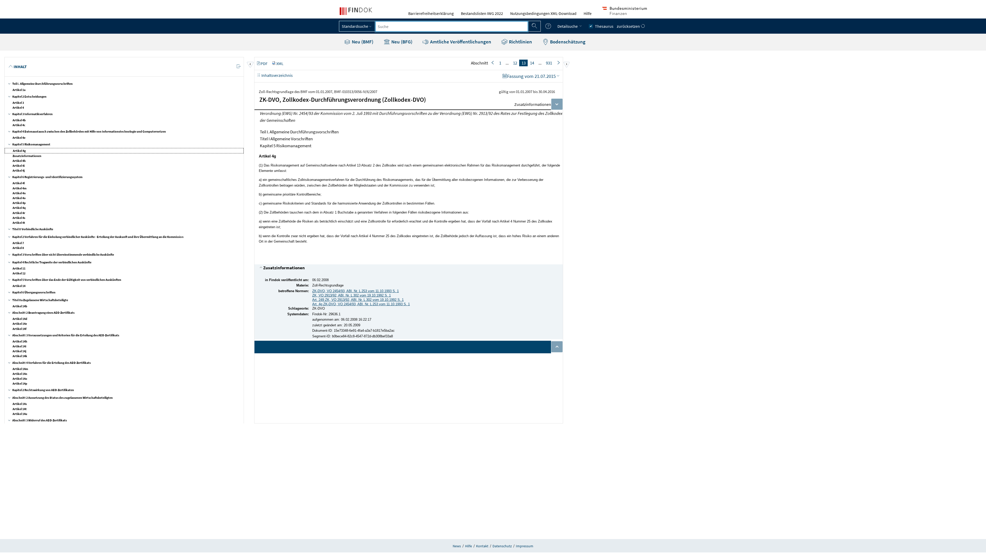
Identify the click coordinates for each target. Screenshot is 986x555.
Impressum (524, 546)
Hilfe (588, 13)
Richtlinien (520, 42)
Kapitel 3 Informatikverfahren (32, 114)
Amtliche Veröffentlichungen (460, 42)
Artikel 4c (19, 125)
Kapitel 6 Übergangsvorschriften (33, 292)
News (457, 546)
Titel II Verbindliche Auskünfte (32, 229)
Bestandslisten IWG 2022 (482, 13)
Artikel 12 (19, 273)
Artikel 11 (19, 268)
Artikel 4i (19, 166)
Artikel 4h (19, 161)
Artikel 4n (19, 193)
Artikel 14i (19, 346)
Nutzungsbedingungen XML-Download (543, 13)
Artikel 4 (18, 107)
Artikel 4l (19, 183)
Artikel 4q (19, 208)
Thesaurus (604, 26)
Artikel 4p (19, 203)
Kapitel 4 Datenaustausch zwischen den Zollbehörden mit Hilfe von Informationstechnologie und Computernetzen (89, 131)
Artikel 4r (19, 213)
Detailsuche (568, 26)
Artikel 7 (18, 243)
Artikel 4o (19, 198)
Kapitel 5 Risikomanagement (31, 144)
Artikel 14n (20, 374)
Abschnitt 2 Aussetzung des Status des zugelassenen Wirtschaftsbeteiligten (62, 398)
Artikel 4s (19, 218)
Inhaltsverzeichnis (277, 75)
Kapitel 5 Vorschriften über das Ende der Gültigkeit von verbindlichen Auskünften (66, 280)
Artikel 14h (20, 341)
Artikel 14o (20, 379)
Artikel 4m (19, 188)
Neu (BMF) (362, 42)
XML (279, 63)
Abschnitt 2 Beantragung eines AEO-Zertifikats (43, 312)
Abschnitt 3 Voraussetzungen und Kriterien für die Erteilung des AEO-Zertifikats (65, 335)
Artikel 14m (20, 369)
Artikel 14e (20, 324)
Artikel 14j (19, 351)
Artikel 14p (20, 383)
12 (515, 63)
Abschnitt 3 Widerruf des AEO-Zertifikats (39, 420)
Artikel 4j (19, 170)
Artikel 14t (20, 409)
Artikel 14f (19, 329)
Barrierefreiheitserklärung (431, 13)
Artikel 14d (20, 319)
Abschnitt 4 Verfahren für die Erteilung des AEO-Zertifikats (51, 363)
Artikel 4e (19, 138)
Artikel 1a (19, 90)
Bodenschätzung (567, 42)
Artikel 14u (20, 414)
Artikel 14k (20, 356)
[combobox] (451, 26)
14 (532, 63)
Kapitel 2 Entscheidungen (29, 96)
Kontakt (482, 546)
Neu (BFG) (401, 42)
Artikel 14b (20, 306)
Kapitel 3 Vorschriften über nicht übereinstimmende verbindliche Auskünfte (63, 254)
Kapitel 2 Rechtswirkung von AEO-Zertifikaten (43, 390)
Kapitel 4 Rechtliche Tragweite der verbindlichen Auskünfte (51, 262)
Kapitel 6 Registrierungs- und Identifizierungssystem (47, 177)
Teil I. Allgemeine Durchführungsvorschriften (42, 84)
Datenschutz (502, 546)
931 (549, 63)
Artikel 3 (18, 103)
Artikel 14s (20, 404)
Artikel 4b (19, 120)
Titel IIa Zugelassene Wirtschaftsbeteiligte (40, 300)
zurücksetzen (629, 26)
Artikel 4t (19, 223)
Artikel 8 (18, 248)
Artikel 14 (19, 286)
